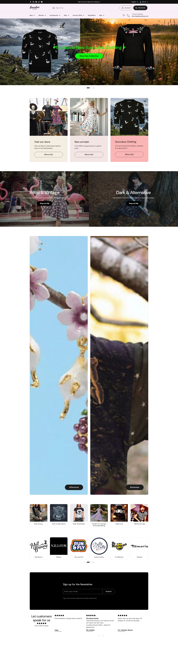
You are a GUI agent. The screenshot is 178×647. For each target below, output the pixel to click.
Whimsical (74, 487)
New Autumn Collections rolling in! (89, 2)
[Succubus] (34, 8)
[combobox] (85, 8)
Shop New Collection (89, 56)
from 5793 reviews (41, 626)
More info (48, 154)
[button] (140, 8)
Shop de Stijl (44, 203)
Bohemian (134, 487)
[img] (41, 623)
